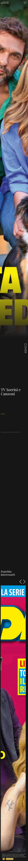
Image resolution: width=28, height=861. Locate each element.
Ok (3, 858)
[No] (26, 856)
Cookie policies (9, 858)
